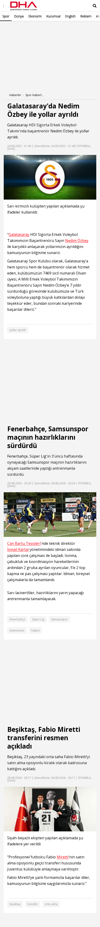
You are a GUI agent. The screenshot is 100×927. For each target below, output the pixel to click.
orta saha (54, 756)
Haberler (15, 95)
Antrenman (17, 631)
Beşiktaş (14, 756)
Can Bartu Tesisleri (24, 543)
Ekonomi (35, 16)
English (70, 16)
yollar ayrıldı (18, 330)
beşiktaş (15, 904)
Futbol (35, 631)
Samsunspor (38, 462)
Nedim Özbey (62, 131)
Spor (5, 16)
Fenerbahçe (17, 456)
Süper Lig (38, 456)
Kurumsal (53, 16)
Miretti (80, 756)
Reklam (85, 16)
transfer (32, 904)
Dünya (19, 16)
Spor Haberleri (34, 95)
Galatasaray (17, 124)
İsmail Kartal (18, 550)
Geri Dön (14, 27)
